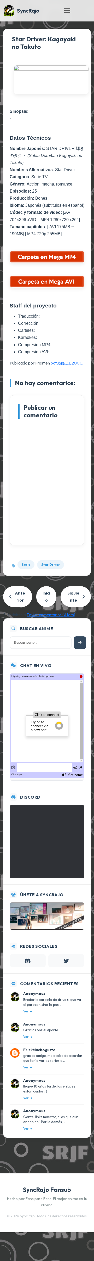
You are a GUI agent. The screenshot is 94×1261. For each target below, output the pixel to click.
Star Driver (50, 564)
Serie (26, 564)
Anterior (20, 596)
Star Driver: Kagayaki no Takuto (44, 43)
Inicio (46, 596)
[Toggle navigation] (67, 10)
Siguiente (73, 596)
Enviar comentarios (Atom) (51, 614)
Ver (26, 1011)
